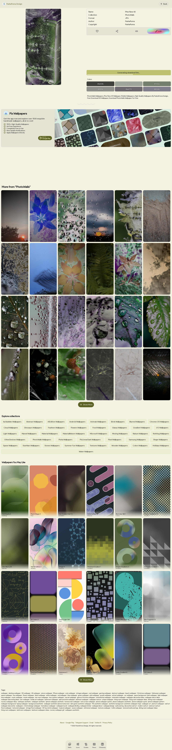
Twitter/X (98, 723)
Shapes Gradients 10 (151, 514)
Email (91, 723)
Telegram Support (81, 723)
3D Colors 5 (148, 672)
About (62, 723)
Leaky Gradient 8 (121, 672)
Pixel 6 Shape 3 (36, 514)
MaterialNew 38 (93, 514)
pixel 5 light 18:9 (64, 619)
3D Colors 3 (34, 619)
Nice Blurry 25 (7, 567)
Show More (87, 405)
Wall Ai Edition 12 (93, 672)
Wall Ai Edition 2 (36, 567)
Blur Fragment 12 (150, 619)
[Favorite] (97, 31)
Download (130, 73)
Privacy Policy (107, 723)
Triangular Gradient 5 (151, 567)
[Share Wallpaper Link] (117, 31)
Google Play (70, 723)
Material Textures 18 (9, 619)
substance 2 (63, 672)
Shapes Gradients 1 (8, 672)
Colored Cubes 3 (93, 619)
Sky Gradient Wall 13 (65, 514)
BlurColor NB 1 (121, 514)
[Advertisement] (129, 52)
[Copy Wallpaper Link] (136, 31)
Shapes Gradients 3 (122, 567)
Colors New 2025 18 (122, 619)
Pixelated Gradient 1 (94, 567)
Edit (160, 31)
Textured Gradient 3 (37, 672)
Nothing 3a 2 (6, 514)
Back (165, 4)
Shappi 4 (62, 567)
